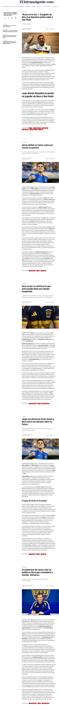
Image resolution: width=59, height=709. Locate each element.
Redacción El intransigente (27, 28)
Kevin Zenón (43, 270)
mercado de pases (34, 193)
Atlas (23, 465)
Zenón (45, 207)
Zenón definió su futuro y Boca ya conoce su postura (9, 26)
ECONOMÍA (21, 6)
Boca (54, 64)
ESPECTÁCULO (47, 6)
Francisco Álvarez (26, 339)
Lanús (52, 465)
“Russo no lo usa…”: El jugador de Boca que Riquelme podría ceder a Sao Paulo (10, 14)
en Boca (51, 228)
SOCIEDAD (27, 6)
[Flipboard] (12, 18)
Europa (43, 517)
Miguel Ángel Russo (34, 129)
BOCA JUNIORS (5, 24)
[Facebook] (5, 18)
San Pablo (24, 638)
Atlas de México (35, 188)
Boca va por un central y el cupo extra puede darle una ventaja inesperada (10, 31)
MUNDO (33, 6)
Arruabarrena (29, 341)
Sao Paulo (41, 129)
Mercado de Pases (25, 129)
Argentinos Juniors (44, 339)
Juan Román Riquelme (37, 62)
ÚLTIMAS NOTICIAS (6, 6)
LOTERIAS (54, 6)
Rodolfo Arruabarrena (41, 252)
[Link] (51, 29)
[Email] (15, 18)
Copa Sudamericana (34, 359)
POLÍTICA (14, 6)
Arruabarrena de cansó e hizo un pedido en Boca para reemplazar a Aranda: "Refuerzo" (9, 42)
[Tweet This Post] (49, 29)
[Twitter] (8, 18)
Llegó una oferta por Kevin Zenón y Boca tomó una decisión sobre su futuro (10, 36)
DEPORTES (39, 6)
